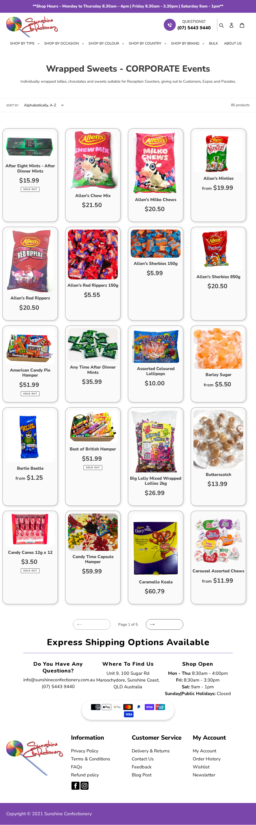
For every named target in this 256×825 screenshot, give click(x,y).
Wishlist (201, 767)
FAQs (76, 767)
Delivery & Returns (151, 751)
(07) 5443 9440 (58, 687)
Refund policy (85, 775)
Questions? (194, 21)
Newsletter (204, 775)
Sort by (12, 105)
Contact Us (143, 759)
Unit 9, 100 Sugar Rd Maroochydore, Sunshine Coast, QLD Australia (128, 680)
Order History (206, 759)
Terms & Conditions (90, 759)
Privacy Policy (84, 751)
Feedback (142, 767)
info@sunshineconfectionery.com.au (59, 680)
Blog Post (142, 775)
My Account (204, 751)
